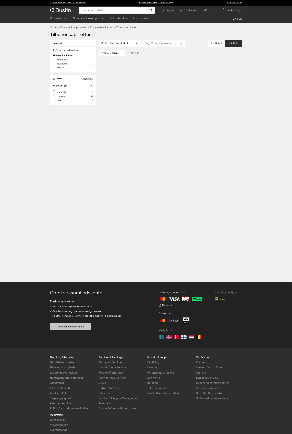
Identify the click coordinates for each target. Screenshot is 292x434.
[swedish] (161, 337)
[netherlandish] (191, 337)
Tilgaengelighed (60, 398)
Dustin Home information (163, 393)
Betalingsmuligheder (63, 367)
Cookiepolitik (58, 393)
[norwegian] (169, 337)
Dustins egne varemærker (212, 382)
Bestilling (153, 362)
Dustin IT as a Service (112, 367)
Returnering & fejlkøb (160, 372)
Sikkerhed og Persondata (212, 398)
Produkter (56, 18)
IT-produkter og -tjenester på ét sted (68, 3)
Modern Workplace (111, 372)
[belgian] (198, 337)
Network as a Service (112, 377)
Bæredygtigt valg (207, 377)
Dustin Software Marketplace (117, 408)
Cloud (102, 382)
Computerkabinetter (101, 27)
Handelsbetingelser (62, 362)
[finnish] (184, 337)
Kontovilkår (57, 382)
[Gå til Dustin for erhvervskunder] (61, 10)
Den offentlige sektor (209, 393)
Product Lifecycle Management (119, 398)
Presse (200, 362)
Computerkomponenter (73, 27)
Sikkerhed (105, 393)
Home (53, 27)
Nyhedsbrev (57, 419)
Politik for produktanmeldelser (69, 408)
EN (240, 19)
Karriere (201, 372)
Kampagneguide (60, 403)
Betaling (152, 382)
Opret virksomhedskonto (70, 326)
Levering (153, 367)
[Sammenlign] (205, 10)
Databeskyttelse (109, 388)
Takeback (105, 403)
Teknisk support (157, 388)
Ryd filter (88, 78)
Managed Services (110, 362)
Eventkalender (59, 429)
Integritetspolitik (60, 388)
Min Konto (153, 377)
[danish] (176, 337)
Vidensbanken (119, 18)
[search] (150, 10)
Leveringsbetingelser (63, 372)
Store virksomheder (208, 388)
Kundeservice (141, 18)
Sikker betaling (234, 3)
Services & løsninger (86, 18)
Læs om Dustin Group (210, 367)
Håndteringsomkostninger (66, 377)
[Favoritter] (216, 10)
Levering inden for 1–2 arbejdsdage (156, 3)
